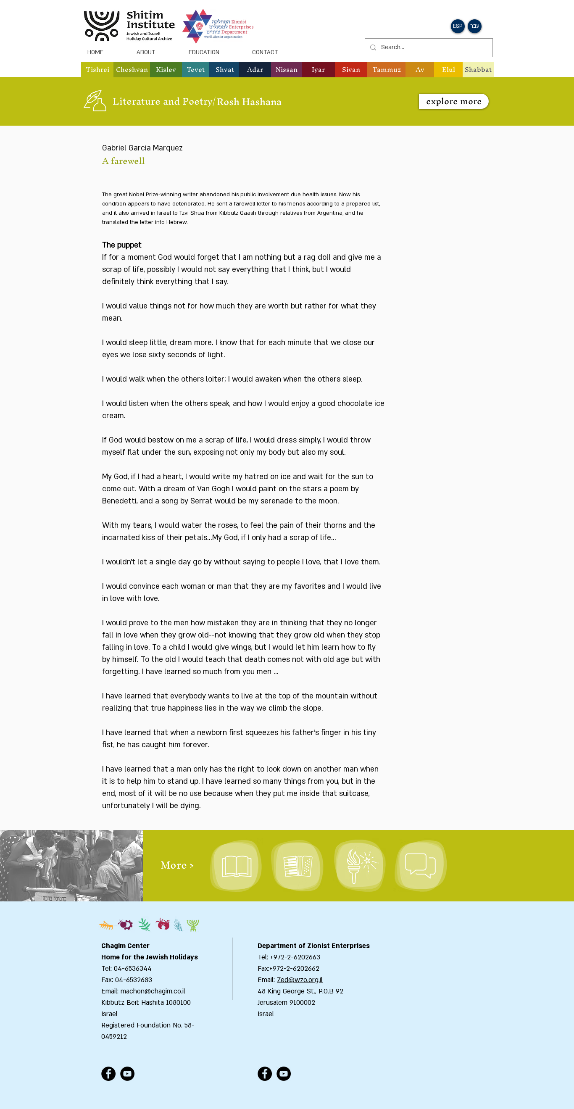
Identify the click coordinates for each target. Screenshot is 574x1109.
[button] (131, 69)
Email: (267, 980)
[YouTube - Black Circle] (127, 1074)
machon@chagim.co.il (153, 991)
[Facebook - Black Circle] (108, 1074)
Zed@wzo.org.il (300, 980)
